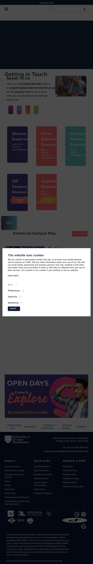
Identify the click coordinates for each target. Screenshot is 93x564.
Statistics (12, 297)
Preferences (14, 291)
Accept (13, 309)
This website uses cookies (26, 255)
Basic (10, 285)
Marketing (13, 303)
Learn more (13, 276)
